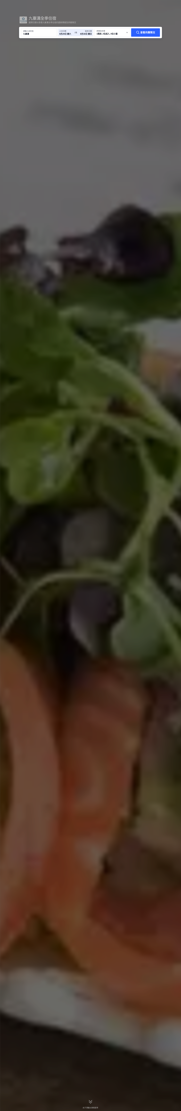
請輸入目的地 (28, 31)
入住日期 (62, 31)
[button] (164, 4)
